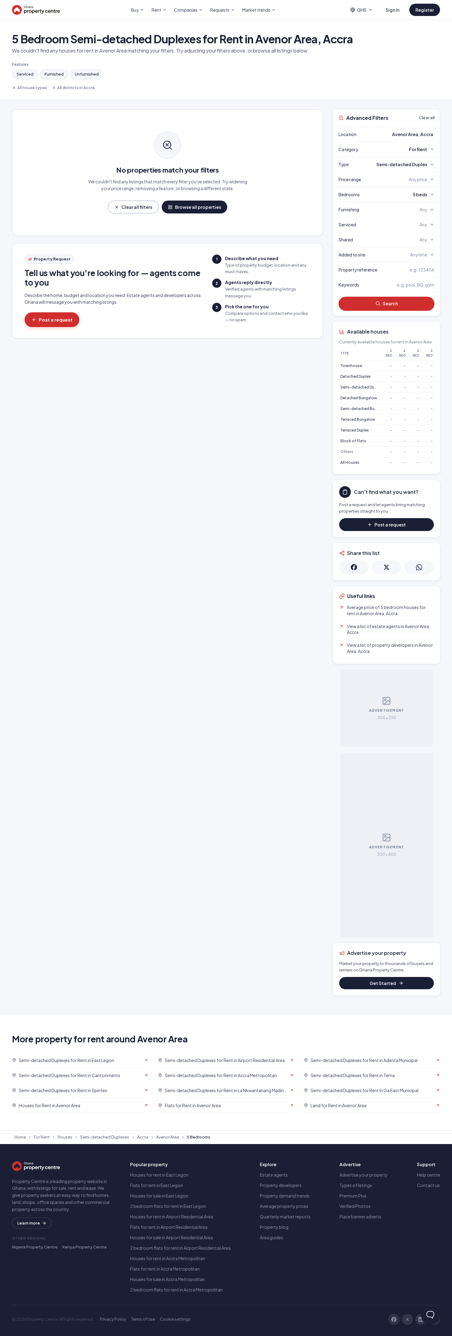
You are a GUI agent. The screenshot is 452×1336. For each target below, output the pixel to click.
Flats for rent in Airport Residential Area (169, 1227)
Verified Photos (355, 1206)
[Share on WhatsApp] (419, 567)
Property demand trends (285, 1195)
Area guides (271, 1237)
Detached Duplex (355, 376)
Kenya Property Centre (84, 1246)
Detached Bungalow (358, 398)
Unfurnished (87, 74)
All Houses (349, 462)
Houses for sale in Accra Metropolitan (167, 1279)
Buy (135, 10)
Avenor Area (167, 1137)
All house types (32, 87)
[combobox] (400, 134)
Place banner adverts (360, 1216)
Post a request (56, 319)
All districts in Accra (76, 87)
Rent (156, 10)
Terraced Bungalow (357, 419)
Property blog (274, 1227)
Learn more (28, 1223)
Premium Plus (353, 1195)
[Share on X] (386, 567)
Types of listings (355, 1185)
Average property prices (284, 1206)
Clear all (426, 117)
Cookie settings (175, 1319)
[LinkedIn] (420, 1319)
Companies (185, 10)
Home (20, 1137)
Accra (142, 1137)
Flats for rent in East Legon (156, 1185)
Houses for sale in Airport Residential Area (171, 1237)
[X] (407, 1319)
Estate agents (274, 1175)
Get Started (383, 983)
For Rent (42, 1137)
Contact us (428, 1185)
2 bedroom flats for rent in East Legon (168, 1206)
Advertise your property (363, 1175)
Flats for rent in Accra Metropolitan (165, 1269)
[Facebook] (393, 1319)
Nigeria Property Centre (34, 1246)
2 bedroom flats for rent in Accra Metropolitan (176, 1289)
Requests (219, 10)
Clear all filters (136, 207)
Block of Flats (353, 441)
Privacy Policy (113, 1319)
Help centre (428, 1175)
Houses (64, 1137)
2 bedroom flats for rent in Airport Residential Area (180, 1248)
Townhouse (351, 365)
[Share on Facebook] (354, 567)
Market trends (256, 10)
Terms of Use (143, 1319)
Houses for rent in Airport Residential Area (171, 1216)
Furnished (54, 74)
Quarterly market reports (285, 1216)
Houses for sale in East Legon (159, 1195)
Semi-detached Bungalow (364, 408)
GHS (362, 10)
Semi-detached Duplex (361, 387)
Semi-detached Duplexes (104, 1137)
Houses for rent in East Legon (159, 1175)
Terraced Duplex (354, 430)
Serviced (25, 74)
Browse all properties (198, 207)
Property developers (281, 1185)
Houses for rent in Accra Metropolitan (167, 1258)
